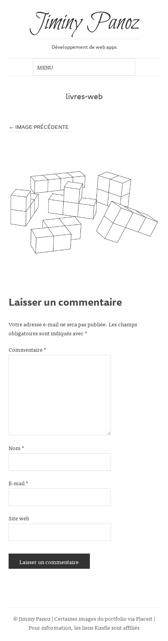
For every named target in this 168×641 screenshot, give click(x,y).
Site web (19, 517)
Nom (16, 447)
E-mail (18, 482)
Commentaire (27, 349)
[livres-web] (84, 212)
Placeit (144, 618)
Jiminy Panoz (84, 23)
